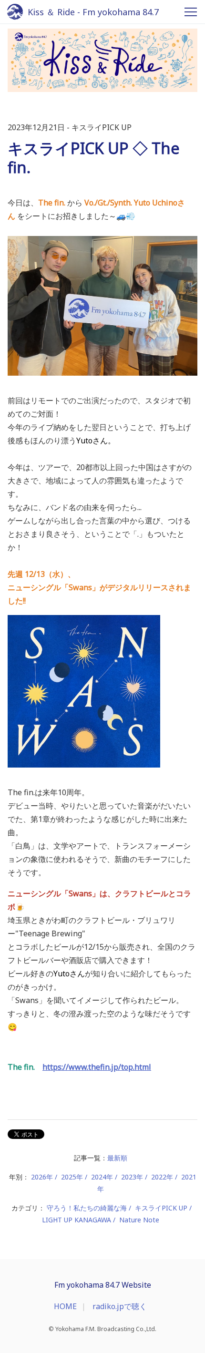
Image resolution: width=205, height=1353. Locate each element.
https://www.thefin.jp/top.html (96, 1067)
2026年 (42, 1176)
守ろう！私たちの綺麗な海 (87, 1207)
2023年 (132, 1176)
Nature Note (139, 1219)
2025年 (72, 1176)
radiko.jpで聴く (119, 1306)
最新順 (117, 1157)
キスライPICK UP (161, 1207)
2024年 (102, 1176)
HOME (65, 1306)
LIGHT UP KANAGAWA (76, 1219)
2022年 (162, 1176)
